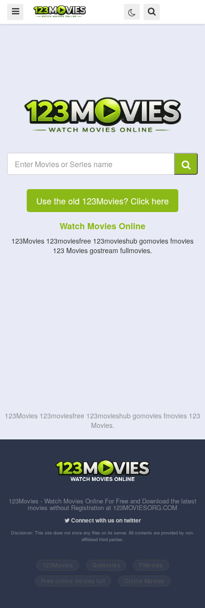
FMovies (151, 565)
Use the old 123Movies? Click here (102, 200)
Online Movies (144, 580)
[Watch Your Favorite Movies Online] (102, 116)
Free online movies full (73, 580)
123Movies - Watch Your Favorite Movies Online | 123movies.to (59, 12)
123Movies (57, 565)
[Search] (186, 164)
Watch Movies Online (102, 226)
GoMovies (106, 565)
